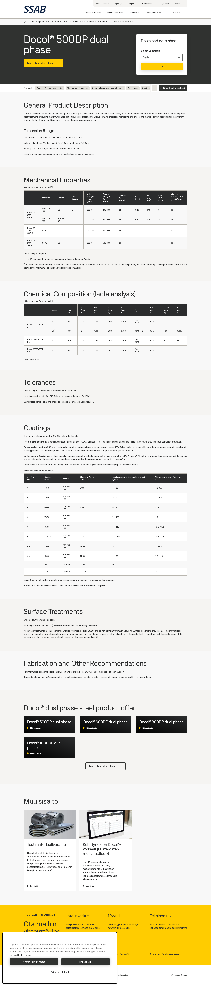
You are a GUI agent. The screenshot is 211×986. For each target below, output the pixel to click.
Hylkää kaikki (85, 961)
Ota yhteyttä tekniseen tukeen (166, 954)
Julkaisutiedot (124, 975)
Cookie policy (24, 955)
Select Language (150, 50)
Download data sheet (174, 88)
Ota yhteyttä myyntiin (120, 954)
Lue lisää (34, 886)
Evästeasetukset (60, 972)
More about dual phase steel (43, 63)
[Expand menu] (154, 88)
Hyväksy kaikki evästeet (34, 961)
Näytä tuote (35, 728)
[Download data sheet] (162, 66)
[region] (59, 958)
